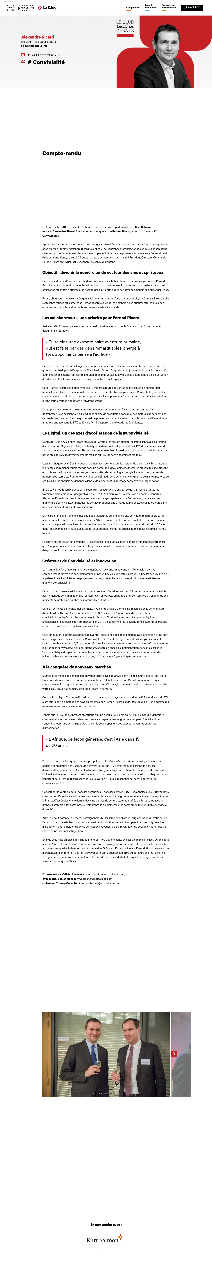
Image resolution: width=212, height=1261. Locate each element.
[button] (174, 1054)
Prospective (132, 8)
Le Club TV (194, 7)
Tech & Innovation (150, 6)
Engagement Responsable (169, 6)
